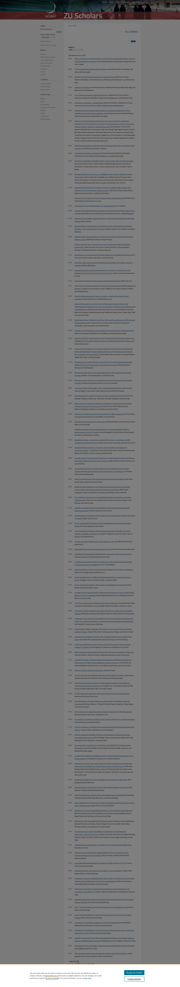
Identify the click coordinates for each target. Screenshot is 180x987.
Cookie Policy (87, 978)
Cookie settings (51, 978)
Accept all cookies (134, 972)
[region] (90, 975)
